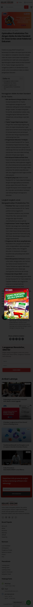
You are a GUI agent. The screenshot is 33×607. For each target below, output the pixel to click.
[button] (27, 290)
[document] (16, 303)
